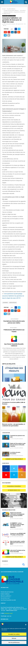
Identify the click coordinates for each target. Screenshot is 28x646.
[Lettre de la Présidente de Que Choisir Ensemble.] (5, 552)
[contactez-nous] (8, 613)
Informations (5, 15)
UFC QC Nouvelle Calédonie (9, 24)
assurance (5, 302)
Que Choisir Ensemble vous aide (8, 600)
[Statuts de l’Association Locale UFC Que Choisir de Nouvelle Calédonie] (5, 445)
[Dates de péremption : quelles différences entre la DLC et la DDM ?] (5, 543)
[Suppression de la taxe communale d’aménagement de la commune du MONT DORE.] (5, 514)
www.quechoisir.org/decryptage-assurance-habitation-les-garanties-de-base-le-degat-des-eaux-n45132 (13, 296)
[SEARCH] (23, 564)
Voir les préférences (14, 642)
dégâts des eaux (12, 302)
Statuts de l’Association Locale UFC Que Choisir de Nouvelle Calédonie (17, 445)
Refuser (14, 638)
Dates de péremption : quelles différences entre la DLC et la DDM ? (17, 543)
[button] (26, 624)
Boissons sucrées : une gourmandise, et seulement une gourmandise (13, 424)
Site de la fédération (11, 15)
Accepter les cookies (14, 634)
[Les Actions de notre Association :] (5, 454)
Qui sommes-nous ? (5, 598)
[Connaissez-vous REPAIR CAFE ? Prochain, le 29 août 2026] (5, 535)
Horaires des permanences (7, 592)
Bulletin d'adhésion (5, 594)
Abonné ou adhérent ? (6, 596)
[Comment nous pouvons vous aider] (5, 437)
